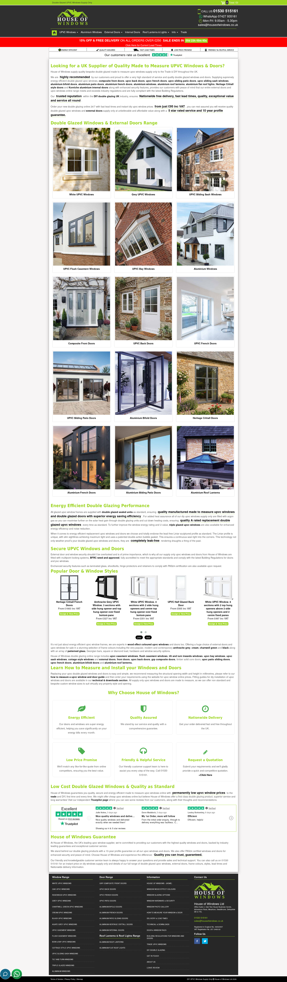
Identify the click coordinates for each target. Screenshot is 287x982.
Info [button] (174, 32)
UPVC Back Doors (143, 343)
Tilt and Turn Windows (62, 959)
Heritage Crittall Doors (205, 418)
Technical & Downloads (158, 924)
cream (195, 647)
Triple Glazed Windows (63, 965)
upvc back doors (135, 80)
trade (53, 796)
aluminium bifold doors (64, 84)
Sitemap (80, 979)
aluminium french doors (118, 84)
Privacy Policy (70, 979)
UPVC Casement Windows (63, 930)
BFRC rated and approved (104, 557)
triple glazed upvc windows (184, 524)
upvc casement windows (124, 656)
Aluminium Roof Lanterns (205, 492)
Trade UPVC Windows (156, 944)
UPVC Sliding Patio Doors (81, 418)
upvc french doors (156, 80)
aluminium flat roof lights (200, 84)
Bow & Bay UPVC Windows (64, 942)
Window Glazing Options (158, 895)
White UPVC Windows (81, 194)
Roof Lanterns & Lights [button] (155, 32)
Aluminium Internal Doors (111, 930)
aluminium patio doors (91, 84)
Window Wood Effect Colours (161, 889)
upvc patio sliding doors (216, 659)
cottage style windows (81, 659)
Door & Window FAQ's (156, 930)
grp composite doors (163, 659)
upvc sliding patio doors (182, 80)
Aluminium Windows (91, 32)
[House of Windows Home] (54, 33)
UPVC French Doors (205, 343)
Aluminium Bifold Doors (143, 418)
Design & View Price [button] (69, 623)
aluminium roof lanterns (171, 84)
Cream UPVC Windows (62, 912)
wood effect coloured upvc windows (148, 644)
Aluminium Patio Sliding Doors (113, 918)
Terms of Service (56, 979)
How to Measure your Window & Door (164, 912)
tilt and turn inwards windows (186, 656)
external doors (94, 110)
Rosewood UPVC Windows (64, 895)
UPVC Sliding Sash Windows (205, 194)
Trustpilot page (99, 799)
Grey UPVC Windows (143, 194)
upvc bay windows (214, 656)
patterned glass (76, 651)
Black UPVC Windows (62, 918)
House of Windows (155, 883)
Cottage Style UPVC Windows (66, 948)
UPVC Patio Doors (107, 901)
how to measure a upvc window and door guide (78, 677)
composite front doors (111, 80)
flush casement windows (153, 656)
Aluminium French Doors (81, 492)
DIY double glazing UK (106, 96)
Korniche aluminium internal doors (88, 87)
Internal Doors (132, 32)
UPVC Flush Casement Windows (81, 268)
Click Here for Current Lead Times (144, 45)
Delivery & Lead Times (157, 918)
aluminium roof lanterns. (118, 662)
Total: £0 (232, 2)
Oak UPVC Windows (61, 889)
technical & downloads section (110, 680)
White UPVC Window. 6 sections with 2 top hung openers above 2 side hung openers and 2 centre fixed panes (181, 608)
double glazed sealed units (117, 512)
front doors (123, 659)
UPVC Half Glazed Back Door (144, 603)
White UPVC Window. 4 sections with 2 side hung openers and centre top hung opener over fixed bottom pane (106, 608)
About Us (151, 962)
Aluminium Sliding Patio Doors (143, 492)
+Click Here (205, 775)
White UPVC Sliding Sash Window (218, 603)
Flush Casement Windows (64, 936)
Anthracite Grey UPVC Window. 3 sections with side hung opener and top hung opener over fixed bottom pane (69, 608)
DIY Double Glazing (156, 950)
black (226, 647)
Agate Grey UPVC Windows (64, 924)
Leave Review (153, 968)
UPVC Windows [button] (67, 32)
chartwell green (208, 647)
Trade (184, 32)
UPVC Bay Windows (143, 268)
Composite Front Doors (81, 343)
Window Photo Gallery (158, 907)
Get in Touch (153, 956)
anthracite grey (181, 647)
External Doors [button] (112, 32)
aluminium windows (145, 84)
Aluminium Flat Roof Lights (112, 948)
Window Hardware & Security (161, 901)
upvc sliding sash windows (213, 80)
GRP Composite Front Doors (113, 883)
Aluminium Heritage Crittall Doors (116, 924)
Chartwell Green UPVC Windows (67, 907)
